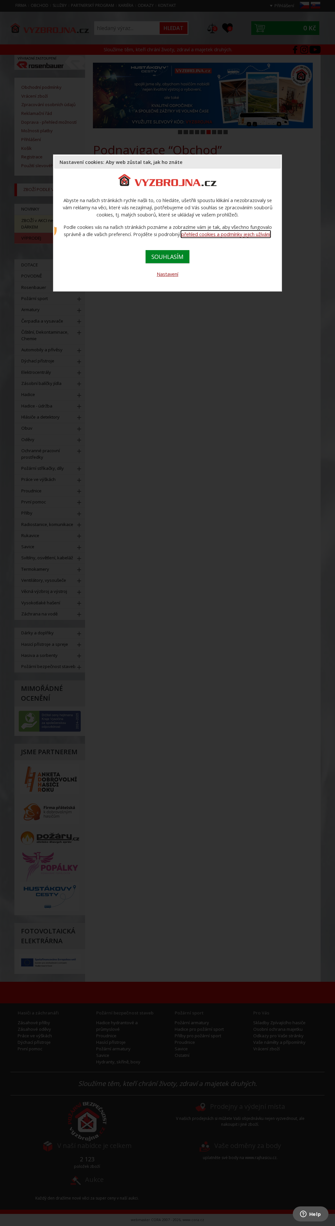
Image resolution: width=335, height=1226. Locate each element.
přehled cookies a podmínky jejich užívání (225, 234)
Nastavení (167, 274)
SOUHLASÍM (167, 257)
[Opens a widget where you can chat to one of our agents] (310, 1214)
